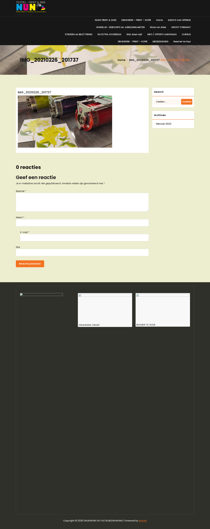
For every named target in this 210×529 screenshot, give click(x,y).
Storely (143, 520)
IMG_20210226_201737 (144, 60)
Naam (20, 217)
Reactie (21, 191)
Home (121, 60)
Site (18, 247)
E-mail (24, 232)
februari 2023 (163, 123)
